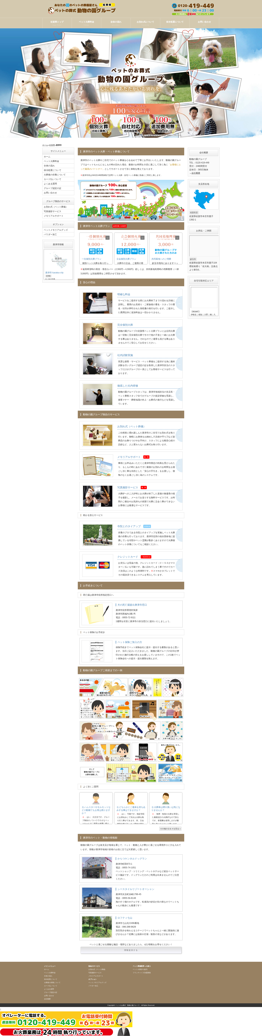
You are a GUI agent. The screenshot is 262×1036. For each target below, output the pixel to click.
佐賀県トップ (57, 23)
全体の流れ (116, 23)
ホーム (45, 145)
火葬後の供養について (55, 175)
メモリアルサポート (53, 216)
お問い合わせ (204, 23)
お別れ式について (145, 23)
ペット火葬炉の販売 (140, 969)
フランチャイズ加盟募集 (142, 973)
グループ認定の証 (52, 188)
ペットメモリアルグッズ (56, 230)
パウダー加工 (50, 234)
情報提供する (131, 950)
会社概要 (195, 173)
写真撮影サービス (52, 211)
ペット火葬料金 (86, 23)
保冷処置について (175, 23)
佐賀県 (52, 145)
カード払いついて (52, 179)
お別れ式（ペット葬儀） (56, 207)
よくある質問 (50, 184)
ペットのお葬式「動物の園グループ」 (128, 1005)
